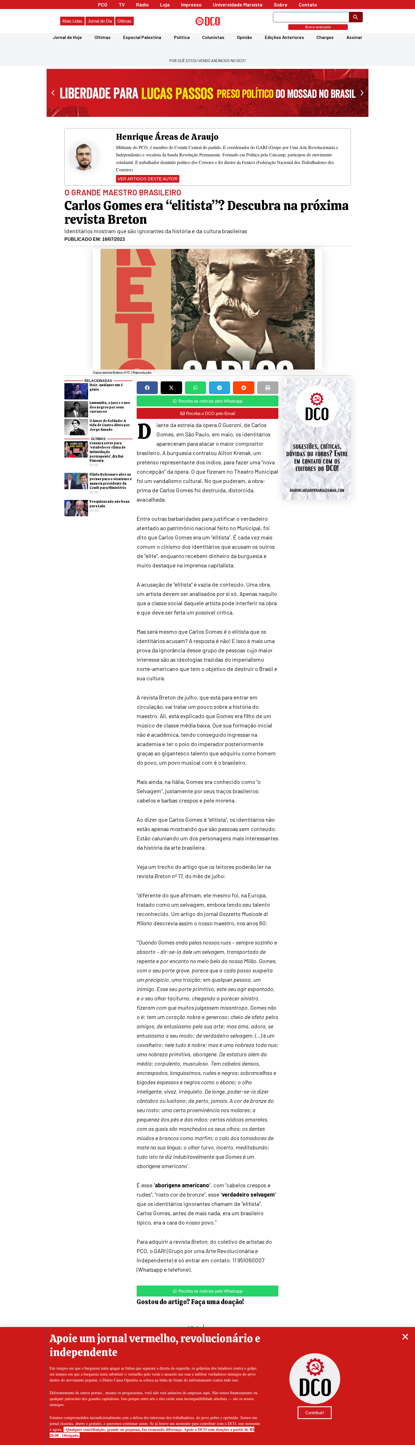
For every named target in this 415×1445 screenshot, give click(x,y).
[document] (207, 722)
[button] (405, 1337)
